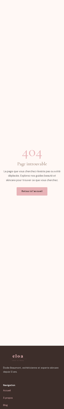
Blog (5, 405)
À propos (8, 397)
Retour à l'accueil (32, 191)
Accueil (7, 390)
